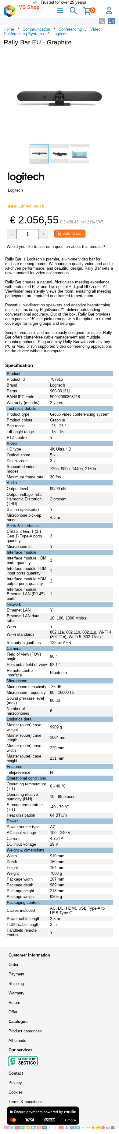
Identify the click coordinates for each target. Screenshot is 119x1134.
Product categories (25, 1031)
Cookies (16, 1092)
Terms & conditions (26, 1101)
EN (111, 21)
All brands (17, 1040)
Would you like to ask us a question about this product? (56, 246)
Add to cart (72, 233)
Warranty (16, 993)
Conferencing (70, 29)
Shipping (16, 983)
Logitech (59, 34)
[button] (110, 57)
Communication (36, 29)
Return (14, 1002)
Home (9, 29)
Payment (16, 974)
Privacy (15, 1082)
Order (13, 964)
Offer (13, 1012)
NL (101, 21)
